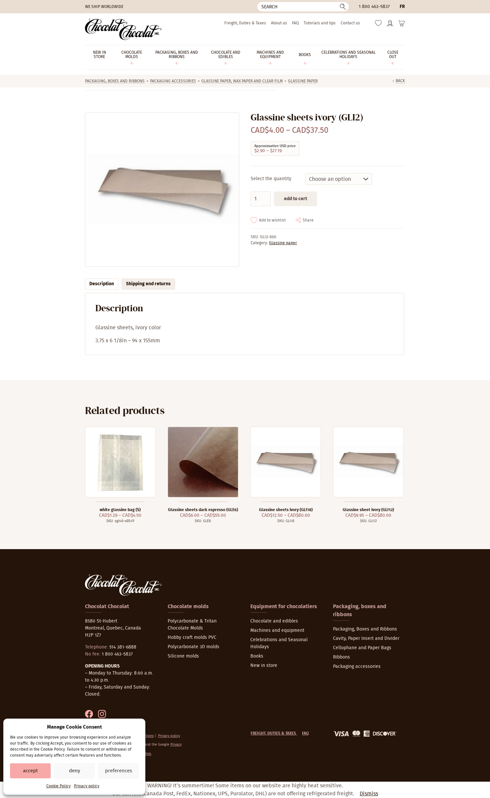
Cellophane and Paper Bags (362, 648)
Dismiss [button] (369, 793)
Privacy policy (86, 786)
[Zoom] (162, 189)
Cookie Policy (58, 786)
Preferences (118, 770)
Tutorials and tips (320, 23)
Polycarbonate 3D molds (193, 647)
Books (256, 656)
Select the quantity (271, 178)
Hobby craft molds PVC (192, 637)
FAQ (295, 23)
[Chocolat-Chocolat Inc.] (123, 29)
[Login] (390, 25)
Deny (74, 770)
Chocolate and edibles (274, 621)
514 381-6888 (122, 647)
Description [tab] (101, 284)
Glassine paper (303, 81)
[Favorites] (378, 25)
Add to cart (295, 198)
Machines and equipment (277, 630)
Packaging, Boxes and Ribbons (115, 81)
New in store (263, 665)
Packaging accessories (173, 81)
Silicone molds (183, 656)
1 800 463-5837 (374, 6)
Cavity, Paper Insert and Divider (366, 638)
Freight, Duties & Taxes (245, 23)
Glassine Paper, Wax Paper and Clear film (242, 81)
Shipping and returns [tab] (148, 284)
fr (402, 6)
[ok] (343, 6)
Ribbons (341, 657)
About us (279, 23)
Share (308, 220)
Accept (30, 770)
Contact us (350, 23)
